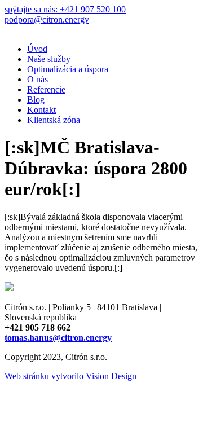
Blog (36, 99)
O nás (37, 79)
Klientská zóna (53, 120)
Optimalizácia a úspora (67, 69)
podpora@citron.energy (47, 19)
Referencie (46, 89)
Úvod (37, 49)
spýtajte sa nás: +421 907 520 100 (65, 9)
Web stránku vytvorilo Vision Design (70, 376)
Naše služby (48, 59)
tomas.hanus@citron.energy (58, 337)
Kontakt (41, 110)
